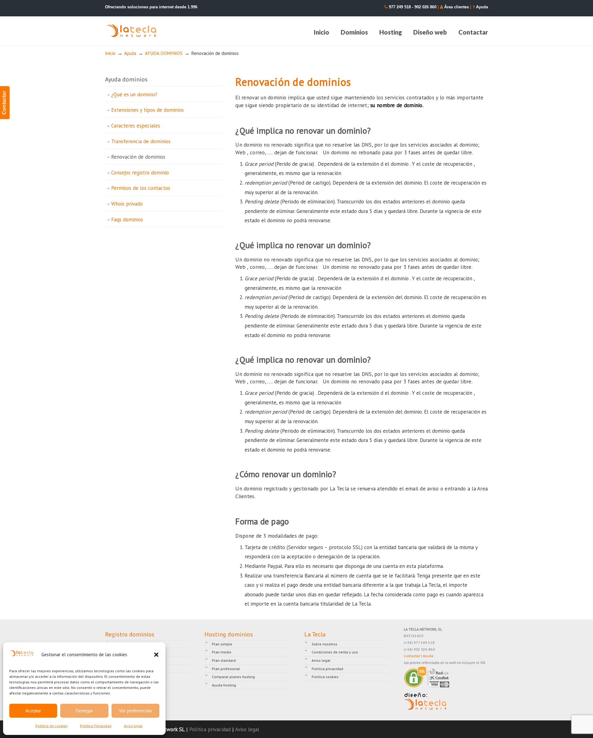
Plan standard (224, 660)
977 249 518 (400, 7)
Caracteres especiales (135, 125)
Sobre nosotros (324, 644)
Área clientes (456, 7)
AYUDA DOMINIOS (164, 53)
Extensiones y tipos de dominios (147, 109)
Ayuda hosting (224, 685)
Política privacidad (327, 668)
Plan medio (221, 652)
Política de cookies (52, 725)
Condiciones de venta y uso (335, 652)
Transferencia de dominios (140, 141)
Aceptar (33, 710)
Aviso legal (133, 725)
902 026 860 (425, 7)
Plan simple (222, 644)
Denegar (84, 710)
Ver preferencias (135, 710)
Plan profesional (226, 668)
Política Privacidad (95, 725)
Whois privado (127, 203)
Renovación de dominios (138, 156)
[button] (156, 655)
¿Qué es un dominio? (134, 94)
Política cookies (325, 676)
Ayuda (482, 7)
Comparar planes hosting (233, 676)
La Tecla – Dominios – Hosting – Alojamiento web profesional (132, 31)
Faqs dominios (127, 219)
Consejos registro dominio (140, 172)
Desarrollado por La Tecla (425, 701)
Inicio (110, 53)
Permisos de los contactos (140, 188)
